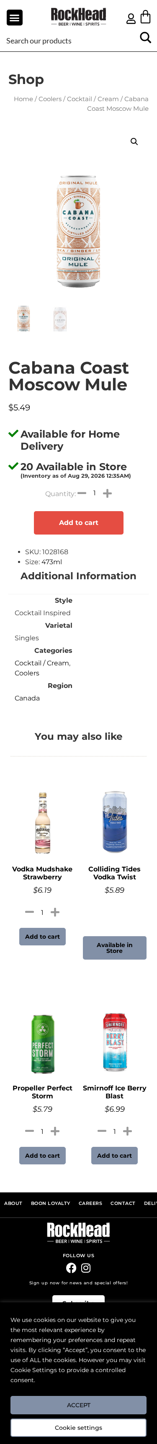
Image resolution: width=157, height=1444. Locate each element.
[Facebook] (71, 1268)
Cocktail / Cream (93, 99)
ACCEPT (78, 1405)
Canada (27, 698)
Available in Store (115, 948)
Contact (123, 1203)
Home (23, 99)
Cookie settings (78, 1427)
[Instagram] (86, 1268)
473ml (51, 562)
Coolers (50, 99)
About (13, 1203)
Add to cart (78, 523)
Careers (91, 1203)
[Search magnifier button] (145, 40)
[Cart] (145, 16)
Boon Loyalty (50, 1203)
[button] (15, 17)
